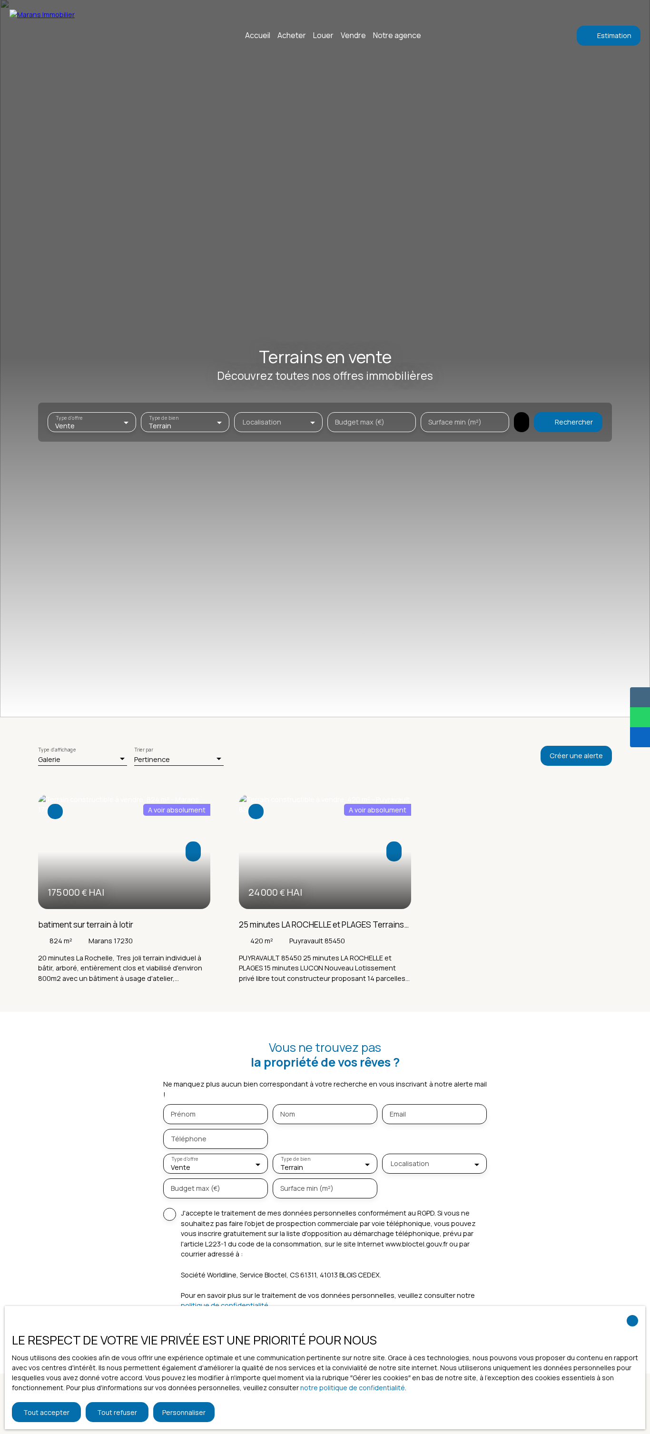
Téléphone (189, 1139)
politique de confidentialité (224, 1305)
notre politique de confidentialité (352, 1387)
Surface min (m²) (455, 422)
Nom (287, 1114)
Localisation (262, 422)
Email (398, 1114)
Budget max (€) (359, 422)
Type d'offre (69, 418)
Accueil (257, 35)
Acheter (291, 35)
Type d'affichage (57, 750)
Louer (323, 35)
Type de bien (163, 418)
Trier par (143, 750)
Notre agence (397, 35)
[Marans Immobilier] (64, 35)
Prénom (183, 1114)
